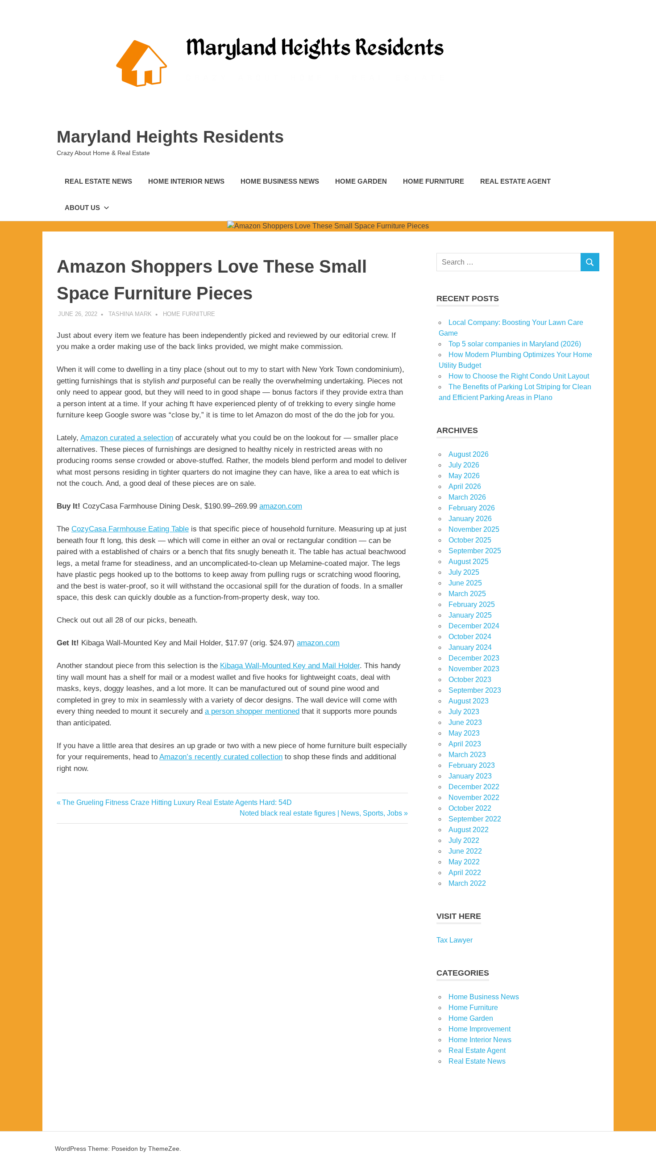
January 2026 (470, 518)
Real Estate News (98, 181)
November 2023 (473, 669)
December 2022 (473, 787)
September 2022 (474, 819)
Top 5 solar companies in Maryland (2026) (514, 344)
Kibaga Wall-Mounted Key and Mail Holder (290, 665)
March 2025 (467, 594)
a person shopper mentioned (252, 711)
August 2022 (468, 829)
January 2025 (470, 615)
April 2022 (464, 872)
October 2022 (469, 808)
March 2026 (467, 497)
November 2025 (473, 529)
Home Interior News (186, 181)
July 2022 (463, 840)
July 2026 (463, 465)
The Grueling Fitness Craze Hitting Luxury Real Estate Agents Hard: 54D (177, 802)
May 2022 (464, 862)
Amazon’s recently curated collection (220, 757)
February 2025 (471, 604)
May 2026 (464, 476)
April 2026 (464, 486)
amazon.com (280, 506)
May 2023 (464, 733)
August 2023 (468, 701)
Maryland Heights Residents (170, 136)
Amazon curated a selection (126, 438)
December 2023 (473, 658)
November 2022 (473, 797)
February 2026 (471, 508)
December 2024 (473, 626)
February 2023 (471, 765)
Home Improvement (479, 1029)
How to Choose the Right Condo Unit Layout (518, 376)
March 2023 (467, 754)
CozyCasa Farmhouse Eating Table (130, 529)
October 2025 (469, 540)
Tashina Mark (130, 314)
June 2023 (465, 722)
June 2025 (465, 583)
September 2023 (474, 690)
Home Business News (280, 181)
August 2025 (468, 561)
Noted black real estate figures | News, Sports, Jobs (321, 813)
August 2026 (468, 454)
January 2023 (470, 776)
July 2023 (463, 712)
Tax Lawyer (454, 940)
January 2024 (470, 647)
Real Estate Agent (515, 181)
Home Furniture (433, 181)
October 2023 (469, 679)
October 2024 (469, 636)
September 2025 (474, 551)
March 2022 (467, 883)
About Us (82, 207)
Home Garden (361, 181)
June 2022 (465, 851)
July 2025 (463, 572)
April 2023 (464, 744)
